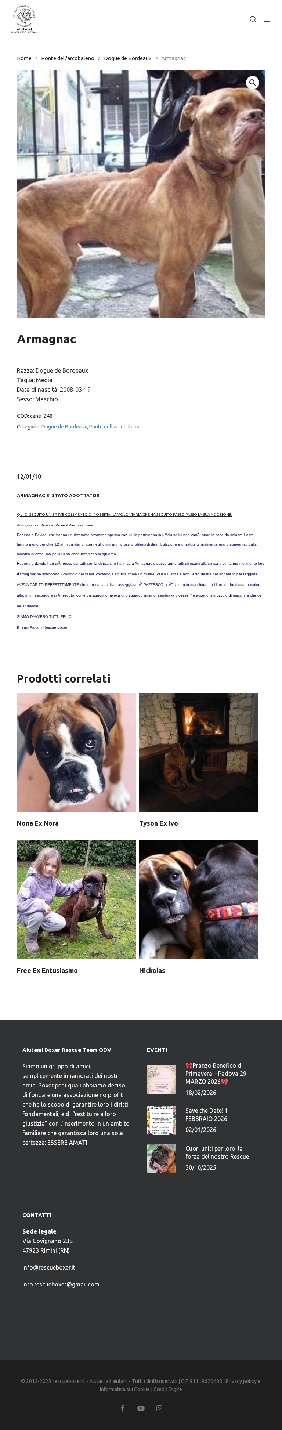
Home (24, 58)
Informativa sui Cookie (125, 1389)
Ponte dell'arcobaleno (67, 58)
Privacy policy (241, 1381)
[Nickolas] (198, 899)
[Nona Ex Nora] (76, 752)
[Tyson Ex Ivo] (198, 752)
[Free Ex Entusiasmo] (76, 899)
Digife (175, 1389)
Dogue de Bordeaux (128, 58)
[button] (268, 19)
